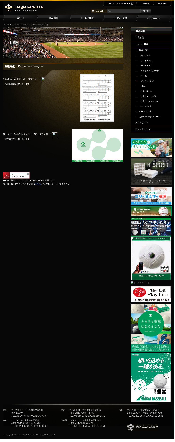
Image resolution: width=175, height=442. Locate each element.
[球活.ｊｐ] (151, 288)
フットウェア (141, 122)
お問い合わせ (155, 18)
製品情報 (54, 18)
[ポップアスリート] (140, 283)
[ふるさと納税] (151, 305)
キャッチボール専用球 (150, 71)
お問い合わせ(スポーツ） (150, 116)
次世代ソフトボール (149, 101)
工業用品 (139, 37)
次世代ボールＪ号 (148, 96)
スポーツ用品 (26, 25)
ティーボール (146, 66)
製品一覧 (38, 25)
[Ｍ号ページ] (151, 354)
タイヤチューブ (142, 129)
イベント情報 (121, 18)
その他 (144, 76)
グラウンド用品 (147, 81)
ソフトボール (146, 60)
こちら (38, 184)
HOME (20, 18)
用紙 (143, 86)
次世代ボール (146, 91)
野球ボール (145, 55)
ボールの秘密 (88, 18)
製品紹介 (15, 25)
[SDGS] (151, 140)
